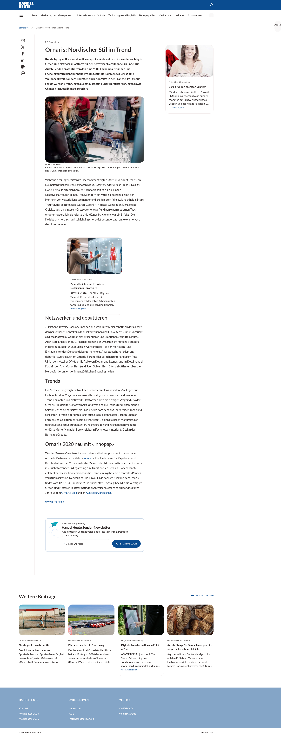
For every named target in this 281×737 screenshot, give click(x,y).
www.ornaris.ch (54, 501)
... (211, 15)
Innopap (88, 458)
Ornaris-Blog (69, 492)
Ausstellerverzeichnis (98, 492)
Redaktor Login (207, 732)
